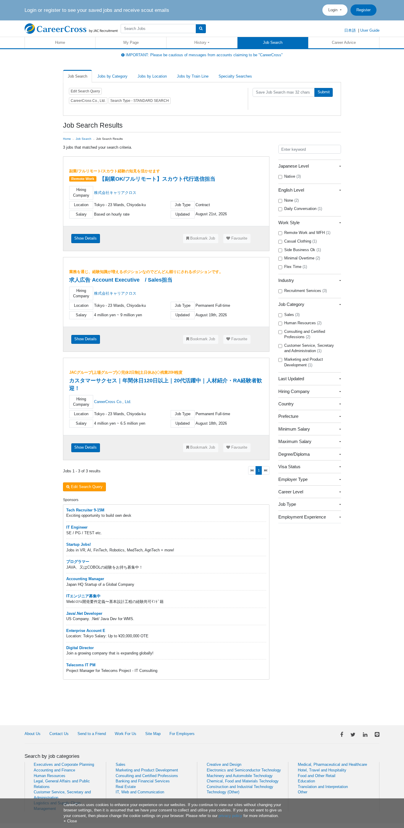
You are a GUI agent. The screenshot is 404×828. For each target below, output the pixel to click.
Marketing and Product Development (303, 362)
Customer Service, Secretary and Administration (309, 348)
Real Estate (126, 786)
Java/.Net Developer (84, 613)
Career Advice (344, 42)
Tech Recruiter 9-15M (85, 510)
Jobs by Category (112, 76)
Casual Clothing (300, 241)
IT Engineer (77, 527)
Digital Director (80, 648)
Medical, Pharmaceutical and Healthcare (332, 764)
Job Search (272, 42)
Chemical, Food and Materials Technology (243, 781)
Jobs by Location (152, 76)
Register (363, 10)
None (291, 200)
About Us (33, 733)
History (200, 42)
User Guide (369, 30)
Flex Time (295, 266)
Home (60, 42)
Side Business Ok (302, 250)
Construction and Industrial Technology (240, 786)
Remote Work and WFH (307, 232)
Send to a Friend (91, 733)
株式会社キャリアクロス (115, 192)
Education (306, 781)
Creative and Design (224, 764)
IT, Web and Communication (140, 792)
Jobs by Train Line (193, 76)
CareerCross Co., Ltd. (112, 401)
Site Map (153, 733)
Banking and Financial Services (143, 781)
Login (333, 10)
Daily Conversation (303, 208)
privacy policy (230, 815)
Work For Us (125, 733)
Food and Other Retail (316, 776)
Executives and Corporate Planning (64, 764)
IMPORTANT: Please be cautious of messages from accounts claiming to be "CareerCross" (204, 55)
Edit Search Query (85, 91)
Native (292, 176)
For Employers (182, 733)
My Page (131, 42)
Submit (324, 92)
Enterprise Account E (85, 630)
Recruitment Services (305, 290)
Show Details (85, 238)
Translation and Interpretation (323, 786)
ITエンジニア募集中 (83, 596)
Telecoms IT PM (81, 665)
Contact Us (59, 733)
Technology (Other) (223, 792)
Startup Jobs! (78, 544)
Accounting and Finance (54, 770)
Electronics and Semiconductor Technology (244, 770)
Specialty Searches (235, 76)
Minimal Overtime (302, 258)
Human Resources (302, 323)
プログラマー (77, 561)
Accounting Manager (85, 579)
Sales (292, 314)
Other (302, 792)
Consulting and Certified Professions (304, 334)
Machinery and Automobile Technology (240, 776)
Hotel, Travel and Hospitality (322, 770)
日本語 (350, 30)
